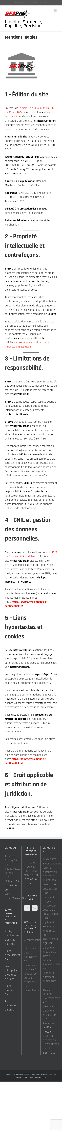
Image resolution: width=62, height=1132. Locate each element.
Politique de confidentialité (35, 1077)
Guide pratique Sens (10, 990)
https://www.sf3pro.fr (17, 898)
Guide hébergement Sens (12, 955)
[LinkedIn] (27, 908)
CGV (23, 173)
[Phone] (35, 908)
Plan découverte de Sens (11, 1006)
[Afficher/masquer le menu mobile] (55, 10)
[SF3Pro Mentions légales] (21, 67)
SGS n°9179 (49, 1053)
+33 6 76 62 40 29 (12, 886)
